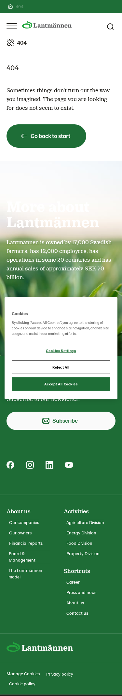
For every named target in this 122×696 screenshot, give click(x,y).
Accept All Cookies (60, 384)
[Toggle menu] (12, 25)
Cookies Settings (61, 350)
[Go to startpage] (47, 24)
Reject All (61, 367)
